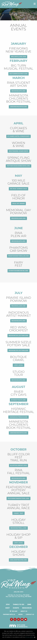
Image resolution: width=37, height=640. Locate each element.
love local (18, 365)
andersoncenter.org (18, 106)
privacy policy (29, 637)
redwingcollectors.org (18, 335)
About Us (24, 611)
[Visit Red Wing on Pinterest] (22, 619)
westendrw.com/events (18, 151)
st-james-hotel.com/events (18, 136)
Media (20, 614)
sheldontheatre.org (18, 560)
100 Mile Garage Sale (18, 188)
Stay (8, 604)
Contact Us (30, 614)
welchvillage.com (18, 56)
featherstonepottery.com (18, 498)
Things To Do (18, 604)
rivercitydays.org (18, 400)
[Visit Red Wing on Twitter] (15, 619)
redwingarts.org (18, 91)
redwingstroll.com (18, 528)
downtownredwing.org (18, 270)
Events (16, 608)
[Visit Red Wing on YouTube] (25, 619)
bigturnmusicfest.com (18, 73)
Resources (27, 608)
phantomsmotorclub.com (18, 256)
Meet (7, 608)
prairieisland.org (18, 218)
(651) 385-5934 (18, 592)
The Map (14, 611)
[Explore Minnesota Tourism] (19, 625)
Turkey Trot (18, 513)
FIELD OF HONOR (18, 203)
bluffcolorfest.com (18, 465)
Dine (29, 604)
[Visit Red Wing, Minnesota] (11, 4)
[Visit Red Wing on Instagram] (18, 619)
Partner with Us (9, 614)
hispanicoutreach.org (18, 417)
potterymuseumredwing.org (18, 165)
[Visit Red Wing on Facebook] (11, 619)
